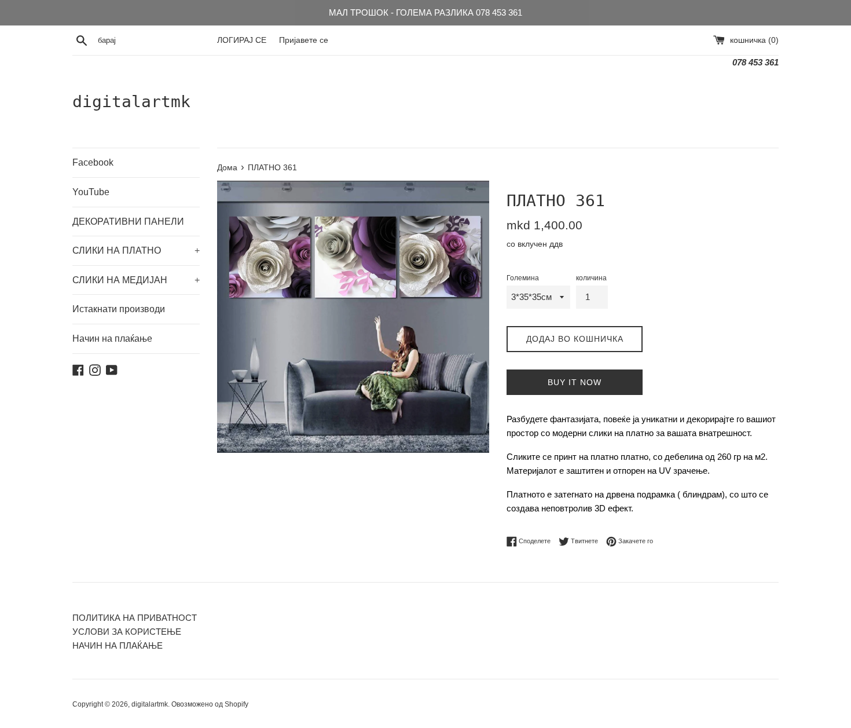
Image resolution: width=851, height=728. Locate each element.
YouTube (90, 192)
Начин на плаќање (112, 338)
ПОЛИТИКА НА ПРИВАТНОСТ (134, 618)
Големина (523, 278)
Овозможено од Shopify (209, 704)
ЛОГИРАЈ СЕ (241, 40)
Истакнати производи (118, 309)
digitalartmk (131, 101)
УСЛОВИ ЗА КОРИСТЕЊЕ (126, 631)
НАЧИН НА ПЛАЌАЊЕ (117, 645)
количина (591, 278)
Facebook (92, 162)
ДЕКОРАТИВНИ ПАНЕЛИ (128, 221)
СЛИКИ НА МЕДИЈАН (136, 280)
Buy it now (574, 382)
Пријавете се (303, 40)
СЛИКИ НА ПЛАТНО (136, 250)
